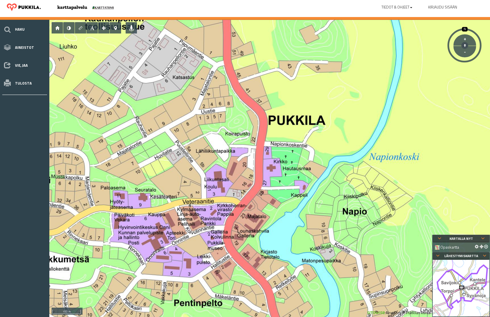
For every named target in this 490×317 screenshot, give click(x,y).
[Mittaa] (80, 27)
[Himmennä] (69, 27)
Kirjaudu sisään (442, 7)
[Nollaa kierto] (464, 45)
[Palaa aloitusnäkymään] (57, 27)
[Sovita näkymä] (103, 27)
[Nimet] (92, 27)
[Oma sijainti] (131, 27)
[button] (396, 6)
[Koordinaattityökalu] (115, 27)
